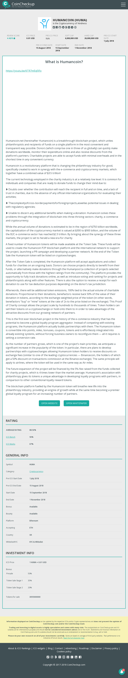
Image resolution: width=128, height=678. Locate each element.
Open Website (49, 403)
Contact (59, 648)
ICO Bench (10, 437)
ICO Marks (10, 444)
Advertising (70, 648)
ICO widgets (39, 648)
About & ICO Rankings (19, 648)
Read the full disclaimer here (73, 638)
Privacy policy (111, 648)
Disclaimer (96, 648)
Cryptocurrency (36, 471)
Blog (50, 648)
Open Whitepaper (76, 403)
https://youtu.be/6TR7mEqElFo (24, 70)
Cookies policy (64, 651)
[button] (122, 672)
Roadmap (84, 648)
